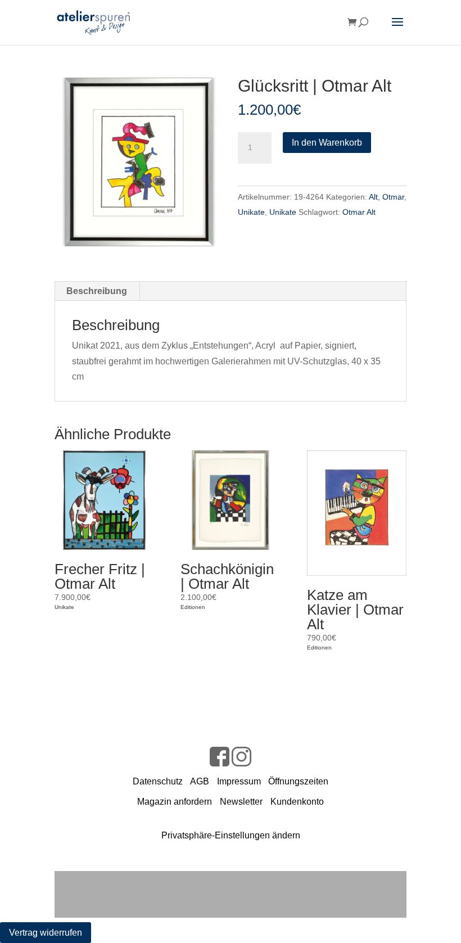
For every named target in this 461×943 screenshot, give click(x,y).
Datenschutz (158, 781)
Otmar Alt (359, 211)
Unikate (251, 211)
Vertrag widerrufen (45, 932)
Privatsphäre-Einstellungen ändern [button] (230, 835)
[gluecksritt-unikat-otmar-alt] (139, 162)
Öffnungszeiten (298, 781)
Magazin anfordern (174, 801)
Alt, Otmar (386, 196)
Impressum (239, 781)
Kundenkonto (297, 801)
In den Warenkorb (327, 142)
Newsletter (241, 801)
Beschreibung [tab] (96, 291)
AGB (199, 781)
